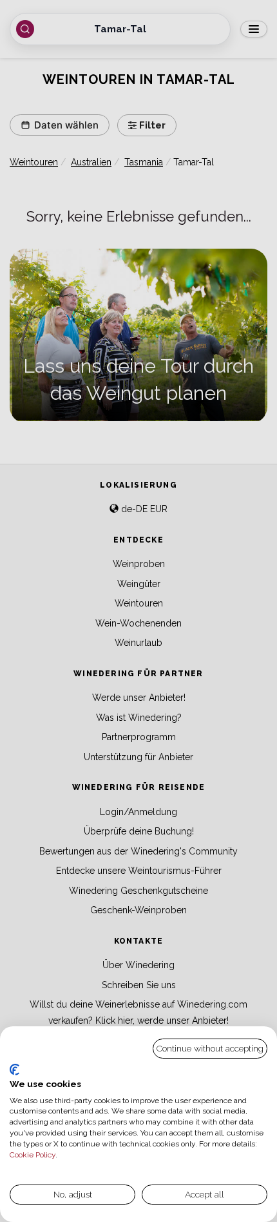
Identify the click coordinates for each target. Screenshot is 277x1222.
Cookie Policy (32, 1154)
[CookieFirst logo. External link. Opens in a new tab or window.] (14, 1069)
